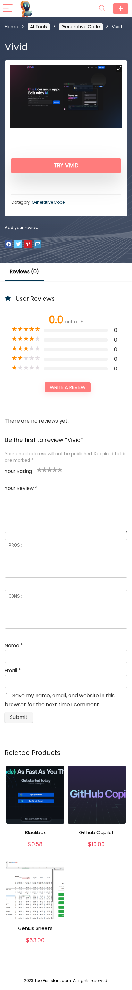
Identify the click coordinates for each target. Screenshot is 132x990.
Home (11, 26)
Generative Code (81, 26)
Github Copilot (96, 832)
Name (14, 645)
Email (13, 670)
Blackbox (35, 832)
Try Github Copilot (96, 851)
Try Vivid (66, 165)
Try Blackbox (35, 851)
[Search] (102, 8)
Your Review (21, 488)
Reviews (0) (24, 271)
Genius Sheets (35, 928)
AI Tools (38, 26)
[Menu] (7, 8)
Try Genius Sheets (35, 947)
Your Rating (18, 471)
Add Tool (120, 8)
